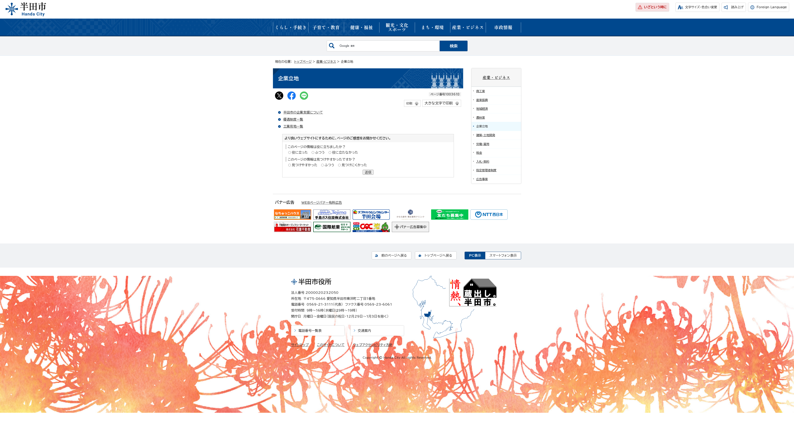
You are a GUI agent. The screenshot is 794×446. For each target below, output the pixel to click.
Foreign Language (772, 7)
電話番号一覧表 (310, 330)
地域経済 (482, 108)
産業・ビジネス (468, 27)
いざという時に (655, 7)
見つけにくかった (354, 165)
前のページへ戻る (394, 255)
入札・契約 (482, 161)
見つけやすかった (304, 165)
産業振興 (482, 100)
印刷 (409, 103)
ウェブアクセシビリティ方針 (372, 344)
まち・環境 (432, 27)
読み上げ (737, 7)
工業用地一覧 (293, 126)
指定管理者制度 (486, 170)
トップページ (303, 61)
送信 (368, 172)
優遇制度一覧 (293, 119)
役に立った (300, 152)
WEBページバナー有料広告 (321, 202)
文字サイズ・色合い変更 (701, 7)
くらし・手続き (291, 27)
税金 (479, 152)
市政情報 (503, 27)
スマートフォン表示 (503, 255)
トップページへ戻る (438, 255)
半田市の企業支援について (303, 112)
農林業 (480, 117)
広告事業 (482, 179)
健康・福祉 (361, 27)
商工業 (480, 91)
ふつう (320, 152)
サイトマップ (300, 344)
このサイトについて (331, 344)
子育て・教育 (326, 27)
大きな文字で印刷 (439, 103)
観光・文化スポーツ (397, 27)
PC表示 (475, 255)
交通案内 (364, 330)
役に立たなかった (345, 152)
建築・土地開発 (485, 135)
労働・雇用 (482, 144)
